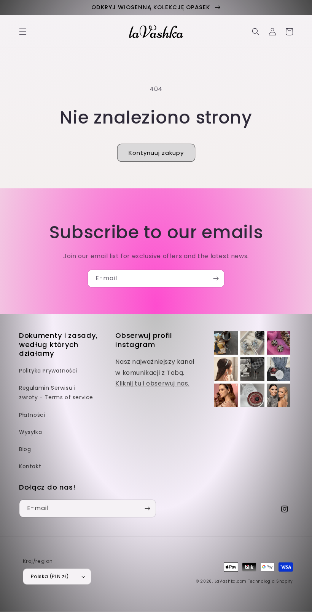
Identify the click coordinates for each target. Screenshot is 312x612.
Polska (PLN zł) (49, 576)
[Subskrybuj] (215, 279)
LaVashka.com (231, 581)
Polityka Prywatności (48, 370)
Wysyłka (30, 432)
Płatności (32, 415)
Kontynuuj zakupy (156, 153)
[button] (22, 31)
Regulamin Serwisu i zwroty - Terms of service (56, 392)
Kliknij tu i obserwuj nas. (152, 383)
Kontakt (30, 466)
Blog (25, 449)
